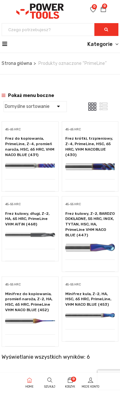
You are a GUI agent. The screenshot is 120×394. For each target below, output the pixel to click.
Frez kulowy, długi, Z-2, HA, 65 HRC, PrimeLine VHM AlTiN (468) (27, 219)
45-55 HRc (13, 204)
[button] (103, 10)
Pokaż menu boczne (30, 95)
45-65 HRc (13, 129)
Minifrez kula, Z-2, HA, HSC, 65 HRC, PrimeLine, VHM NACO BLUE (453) (88, 299)
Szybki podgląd (30, 163)
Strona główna (17, 63)
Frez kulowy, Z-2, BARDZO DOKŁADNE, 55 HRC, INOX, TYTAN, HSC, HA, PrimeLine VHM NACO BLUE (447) (90, 224)
